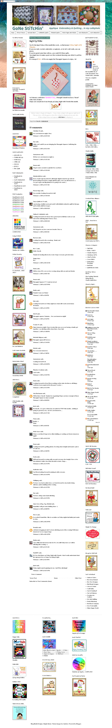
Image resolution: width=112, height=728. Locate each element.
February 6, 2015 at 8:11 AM (41, 425)
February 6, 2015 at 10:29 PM (41, 521)
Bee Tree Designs (92, 582)
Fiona (35, 419)
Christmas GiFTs (92, 255)
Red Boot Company (93, 603)
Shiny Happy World (93, 392)
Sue (34, 142)
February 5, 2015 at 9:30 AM (41, 170)
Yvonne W (36, 324)
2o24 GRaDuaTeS (83, 32)
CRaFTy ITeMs (91, 257)
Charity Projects (92, 252)
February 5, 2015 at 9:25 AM (41, 159)
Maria (35, 268)
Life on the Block (92, 396)
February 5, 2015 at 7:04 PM (41, 342)
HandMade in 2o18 (18, 202)
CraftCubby (90, 588)
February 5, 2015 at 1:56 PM (41, 319)
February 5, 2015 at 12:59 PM (41, 284)
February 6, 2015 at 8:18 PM (41, 509)
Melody (35, 348)
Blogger (78, 724)
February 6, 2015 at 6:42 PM (41, 474)
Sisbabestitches (38, 176)
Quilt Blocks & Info (92, 267)
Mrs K (35, 515)
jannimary (90, 355)
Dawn (35, 444)
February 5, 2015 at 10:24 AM (41, 242)
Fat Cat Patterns (92, 593)
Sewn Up (89, 315)
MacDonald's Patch (93, 311)
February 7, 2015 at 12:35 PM (41, 570)
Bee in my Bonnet (92, 580)
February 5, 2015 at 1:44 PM (41, 308)
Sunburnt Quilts (91, 406)
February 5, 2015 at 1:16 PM (41, 295)
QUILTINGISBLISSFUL (93, 365)
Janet (34, 565)
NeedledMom (91, 374)
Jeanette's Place (92, 347)
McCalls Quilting (92, 599)
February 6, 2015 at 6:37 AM (41, 413)
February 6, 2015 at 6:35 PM (41, 463)
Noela (35, 457)
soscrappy (90, 319)
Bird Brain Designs (92, 584)
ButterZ (89, 384)
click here (61, 117)
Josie (34, 406)
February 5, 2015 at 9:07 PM (41, 375)
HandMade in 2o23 (20, 186)
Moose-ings (36, 190)
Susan (35, 165)
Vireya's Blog (91, 333)
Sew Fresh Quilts (92, 414)
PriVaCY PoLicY (21, 32)
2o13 (18, 212)
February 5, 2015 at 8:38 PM (41, 364)
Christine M (36, 131)
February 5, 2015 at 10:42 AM (41, 263)
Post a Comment (36, 574)
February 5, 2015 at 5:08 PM (41, 331)
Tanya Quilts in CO (38, 201)
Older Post (78, 578)
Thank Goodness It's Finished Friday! (93, 342)
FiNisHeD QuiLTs (55, 32)
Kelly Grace (36, 431)
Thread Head (91, 370)
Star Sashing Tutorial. (92, 276)
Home (12, 32)
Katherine (36, 469)
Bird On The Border (93, 388)
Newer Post (33, 578)
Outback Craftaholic (39, 214)
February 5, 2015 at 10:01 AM (41, 208)
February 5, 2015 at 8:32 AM (41, 148)
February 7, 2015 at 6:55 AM (41, 547)
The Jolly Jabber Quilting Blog (91, 360)
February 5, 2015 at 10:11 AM (41, 232)
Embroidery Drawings (90, 262)
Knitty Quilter (91, 410)
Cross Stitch (90, 259)
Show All (97, 422)
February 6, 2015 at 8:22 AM (41, 438)
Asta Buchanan (37, 393)
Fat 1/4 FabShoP (92, 591)
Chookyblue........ (92, 351)
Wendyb (35, 527)
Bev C (35, 248)
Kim (34, 301)
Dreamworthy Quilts (91, 401)
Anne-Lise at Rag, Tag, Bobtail (42, 504)
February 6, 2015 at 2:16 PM (41, 451)
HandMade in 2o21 (18, 197)
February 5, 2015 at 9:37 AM (41, 185)
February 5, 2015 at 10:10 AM (41, 221)
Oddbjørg (36, 480)
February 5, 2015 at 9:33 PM (41, 387)
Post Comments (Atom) (45, 581)
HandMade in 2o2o (18, 199)
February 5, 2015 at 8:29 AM (41, 136)
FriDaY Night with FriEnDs (69, 32)
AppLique (90, 248)
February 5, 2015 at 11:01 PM (41, 400)
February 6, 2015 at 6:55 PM (41, 498)
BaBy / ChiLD (91, 250)
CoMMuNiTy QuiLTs (43, 32)
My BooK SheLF (32, 32)
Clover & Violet (91, 586)
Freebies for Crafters (90, 596)
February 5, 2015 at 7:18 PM (41, 353)
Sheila (35, 540)
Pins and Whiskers (92, 418)
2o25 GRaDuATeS (95, 32)
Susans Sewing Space (91, 379)
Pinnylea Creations (38, 370)
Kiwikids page (91, 337)
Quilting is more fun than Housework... (93, 328)
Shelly (35, 290)
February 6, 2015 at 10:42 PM (41, 534)
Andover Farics (91, 577)
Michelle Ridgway (38, 337)
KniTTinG (90, 265)
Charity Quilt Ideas (91, 280)
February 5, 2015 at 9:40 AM (41, 195)
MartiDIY (35, 553)
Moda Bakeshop (92, 601)
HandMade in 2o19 (18, 201)
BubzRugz (90, 323)
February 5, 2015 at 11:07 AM (41, 273)
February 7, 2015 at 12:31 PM (41, 559)
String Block (89, 278)
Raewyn (35, 238)
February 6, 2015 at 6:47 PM (41, 487)
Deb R (35, 314)
